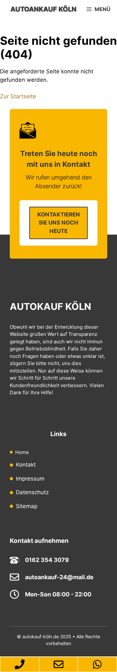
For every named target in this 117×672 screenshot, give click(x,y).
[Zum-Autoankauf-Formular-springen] (58, 664)
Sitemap (26, 506)
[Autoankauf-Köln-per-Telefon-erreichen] (19, 664)
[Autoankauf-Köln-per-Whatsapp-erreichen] (97, 664)
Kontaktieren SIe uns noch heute (58, 222)
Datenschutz (32, 492)
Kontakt (26, 464)
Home (22, 452)
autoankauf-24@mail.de (59, 577)
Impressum (30, 478)
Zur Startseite (18, 96)
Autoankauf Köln (43, 9)
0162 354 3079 (47, 559)
